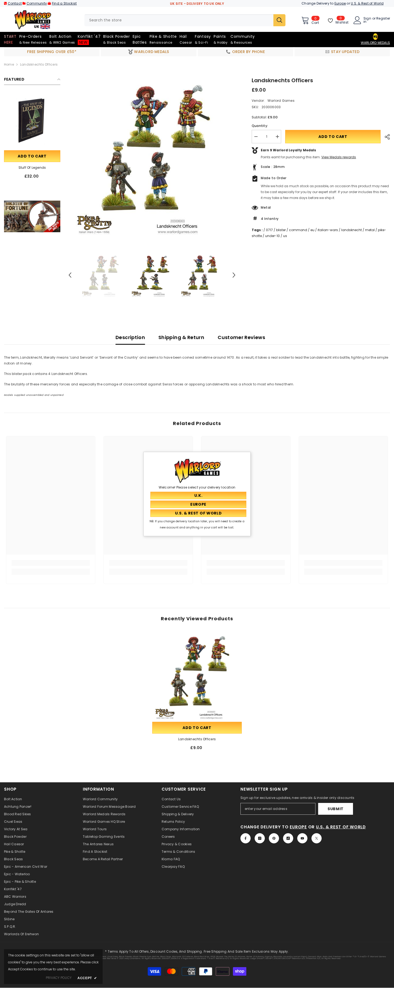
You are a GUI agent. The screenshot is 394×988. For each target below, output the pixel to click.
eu (312, 230)
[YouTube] (302, 838)
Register (383, 19)
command (298, 230)
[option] (152, 156)
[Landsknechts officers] (197, 676)
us (285, 236)
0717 (269, 230)
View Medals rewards (338, 157)
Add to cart (32, 156)
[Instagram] (260, 838)
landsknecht (351, 230)
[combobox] (178, 20)
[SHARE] (385, 136)
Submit (336, 809)
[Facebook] (245, 838)
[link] (32, 216)
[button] (70, 275)
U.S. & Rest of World (367, 3)
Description (130, 337)
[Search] (184, 20)
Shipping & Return (181, 337)
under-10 (272, 236)
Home (9, 64)
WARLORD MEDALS (375, 42)
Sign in (367, 20)
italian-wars (328, 230)
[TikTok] (288, 838)
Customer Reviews (241, 337)
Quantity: (260, 125)
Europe (340, 3)
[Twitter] (316, 838)
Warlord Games (281, 100)
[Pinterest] (274, 838)
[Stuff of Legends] (32, 121)
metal (370, 230)
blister (281, 230)
